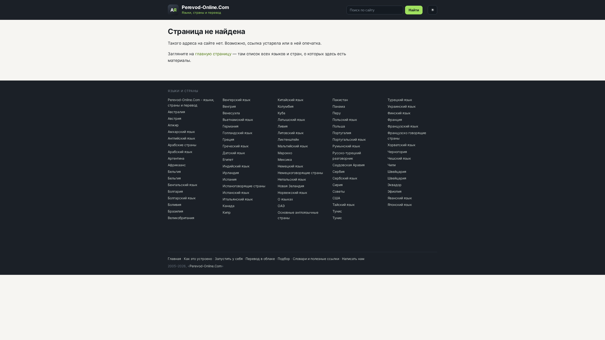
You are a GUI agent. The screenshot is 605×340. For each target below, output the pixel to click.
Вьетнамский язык (238, 120)
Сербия (339, 172)
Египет (228, 159)
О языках (285, 199)
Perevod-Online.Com (206, 266)
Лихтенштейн (288, 139)
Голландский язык (237, 133)
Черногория (397, 152)
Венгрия (229, 106)
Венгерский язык (237, 100)
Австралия (176, 112)
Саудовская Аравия (349, 165)
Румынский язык (346, 146)
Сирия (338, 185)
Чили (392, 165)
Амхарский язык (181, 132)
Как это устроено (198, 259)
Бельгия (174, 172)
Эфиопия (395, 191)
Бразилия (175, 211)
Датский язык (234, 153)
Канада (228, 206)
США (336, 198)
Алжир (173, 125)
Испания (230, 179)
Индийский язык (236, 166)
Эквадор (395, 185)
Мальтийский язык (293, 146)
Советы (339, 191)
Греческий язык (236, 146)
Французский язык (403, 126)
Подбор (284, 259)
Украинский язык (402, 106)
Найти (414, 10)
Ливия (283, 126)
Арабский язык (180, 152)
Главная (174, 259)
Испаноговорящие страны (244, 186)
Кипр (227, 212)
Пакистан (340, 100)
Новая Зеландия (291, 186)
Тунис (337, 211)
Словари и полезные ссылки (316, 259)
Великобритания (181, 218)
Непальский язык (292, 179)
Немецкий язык (290, 166)
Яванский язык (400, 198)
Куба (281, 113)
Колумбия (286, 106)
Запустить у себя (229, 259)
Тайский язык (344, 205)
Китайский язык (290, 100)
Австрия (174, 118)
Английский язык (181, 138)
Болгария (175, 191)
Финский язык (399, 113)
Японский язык (400, 205)
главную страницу (213, 53)
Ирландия (231, 173)
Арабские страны (182, 145)
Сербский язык (345, 178)
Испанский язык (236, 193)
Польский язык (345, 120)
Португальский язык (349, 139)
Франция (395, 120)
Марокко (285, 153)
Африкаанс (177, 165)
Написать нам (353, 259)
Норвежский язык (292, 193)
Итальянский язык (238, 199)
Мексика (285, 159)
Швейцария (397, 172)
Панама (339, 106)
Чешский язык (399, 158)
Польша (339, 126)
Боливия (174, 205)
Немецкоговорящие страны (300, 173)
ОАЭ (281, 206)
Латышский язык (291, 120)
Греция (228, 139)
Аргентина (176, 158)
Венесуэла (231, 113)
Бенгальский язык (182, 185)
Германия (230, 126)
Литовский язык (291, 133)
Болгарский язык (182, 198)
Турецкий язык (400, 100)
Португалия (342, 133)
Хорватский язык (401, 145)
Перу (337, 113)
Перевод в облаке (260, 259)
